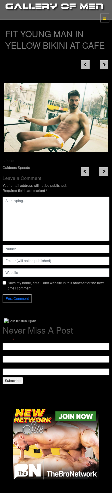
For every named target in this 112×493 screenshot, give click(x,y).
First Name (11, 353)
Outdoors (10, 167)
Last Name (11, 365)
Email (8, 340)
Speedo (24, 167)
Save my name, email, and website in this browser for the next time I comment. (56, 285)
